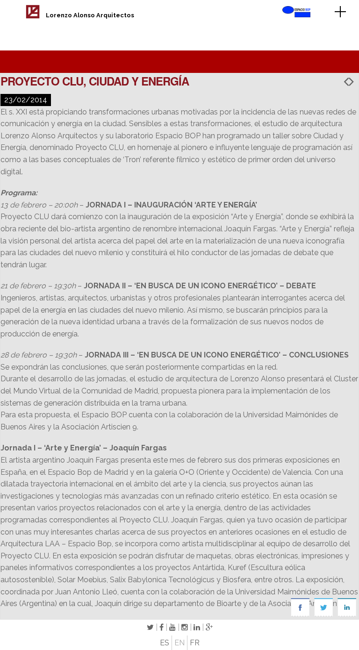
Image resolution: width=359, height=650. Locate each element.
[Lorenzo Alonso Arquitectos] (33, 16)
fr (195, 642)
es (164, 642)
